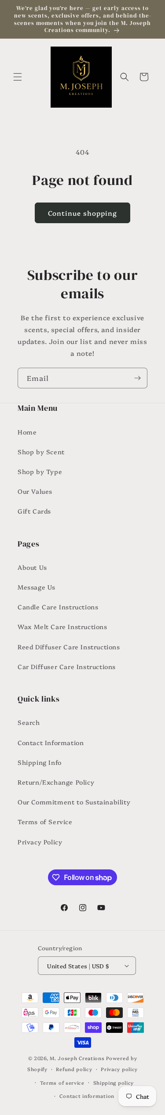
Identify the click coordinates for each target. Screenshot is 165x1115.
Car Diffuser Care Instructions (67, 666)
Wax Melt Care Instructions (62, 626)
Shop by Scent (41, 451)
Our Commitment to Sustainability (74, 801)
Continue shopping (82, 212)
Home (27, 431)
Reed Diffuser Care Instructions (69, 646)
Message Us (36, 587)
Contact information (86, 1096)
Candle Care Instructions (58, 606)
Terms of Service (45, 821)
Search (29, 722)
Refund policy (74, 1069)
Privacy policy (119, 1069)
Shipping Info (40, 762)
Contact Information (51, 742)
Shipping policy (113, 1082)
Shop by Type (40, 471)
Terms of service (62, 1082)
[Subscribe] (137, 378)
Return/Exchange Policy (56, 782)
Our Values (35, 491)
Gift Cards (34, 511)
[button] (17, 77)
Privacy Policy (40, 841)
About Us (32, 567)
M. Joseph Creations (77, 1058)
